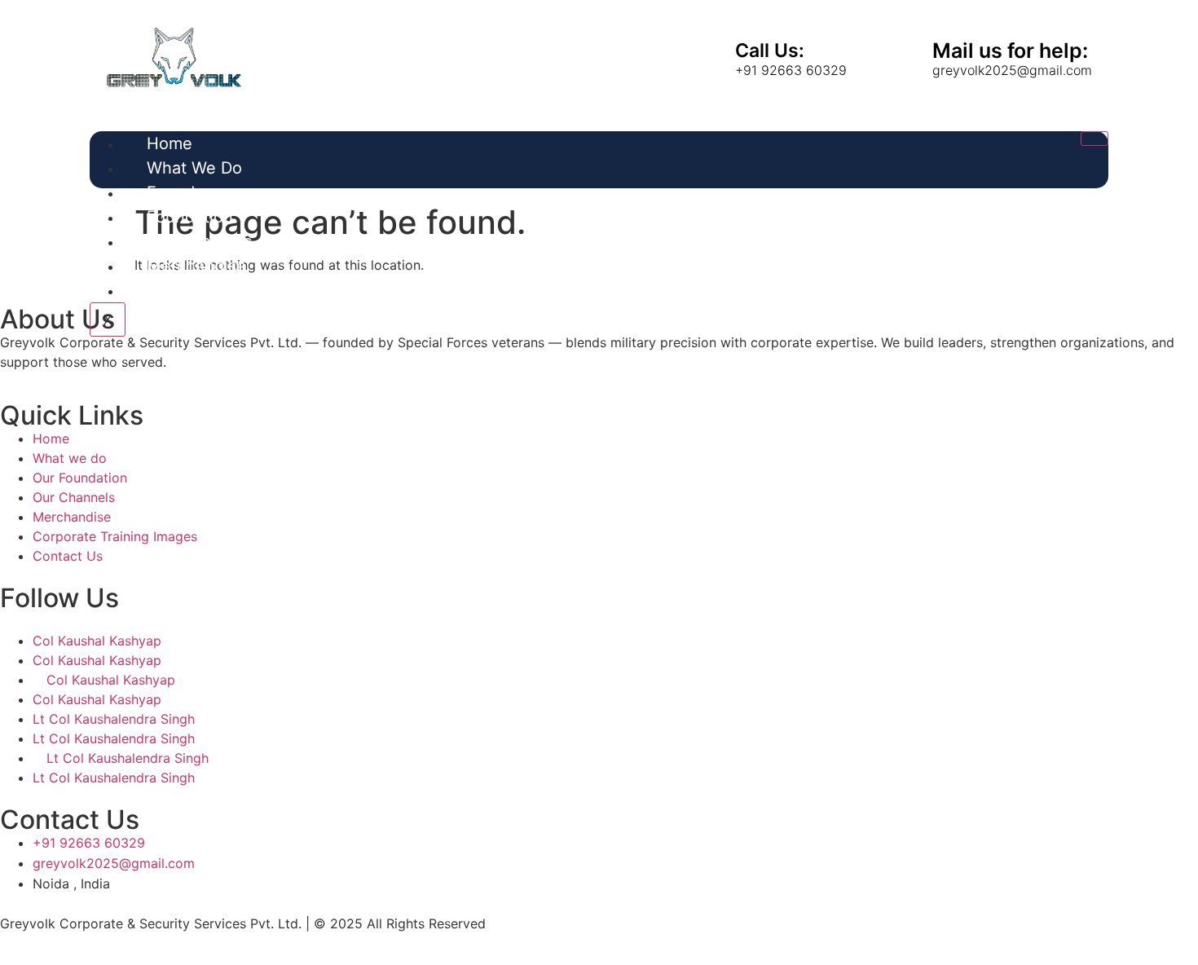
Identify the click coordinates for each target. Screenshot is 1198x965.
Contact (177, 290)
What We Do (194, 168)
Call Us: (769, 50)
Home (169, 143)
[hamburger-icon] (1094, 138)
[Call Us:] (703, 57)
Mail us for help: (1010, 50)
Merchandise (196, 265)
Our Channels (199, 241)
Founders (182, 192)
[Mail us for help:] (900, 57)
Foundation (190, 217)
